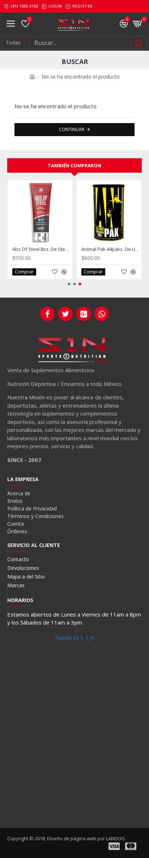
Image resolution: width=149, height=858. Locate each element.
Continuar (71, 129)
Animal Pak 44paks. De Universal (110, 249)
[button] (69, 284)
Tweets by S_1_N (74, 637)
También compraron (74, 165)
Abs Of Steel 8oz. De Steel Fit (41, 249)
